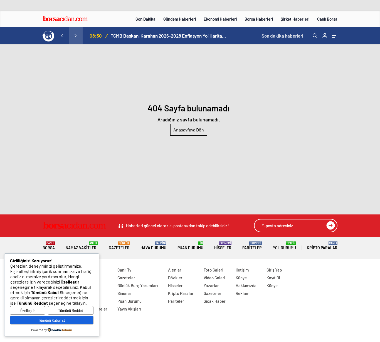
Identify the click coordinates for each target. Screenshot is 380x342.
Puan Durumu (190, 245)
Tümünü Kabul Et (51, 320)
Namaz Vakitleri (82, 245)
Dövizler (175, 277)
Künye (241, 277)
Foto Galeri (213, 269)
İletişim (242, 269)
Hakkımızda (246, 285)
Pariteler (252, 245)
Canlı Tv (124, 269)
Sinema (124, 293)
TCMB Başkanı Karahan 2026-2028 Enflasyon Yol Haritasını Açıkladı (169, 35)
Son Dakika (145, 18)
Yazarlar (211, 285)
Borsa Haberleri (259, 18)
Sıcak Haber (215, 301)
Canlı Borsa (327, 18)
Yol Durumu (284, 245)
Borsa (49, 245)
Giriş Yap (274, 269)
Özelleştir (27, 310)
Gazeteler (119, 245)
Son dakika (282, 35)
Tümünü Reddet (70, 310)
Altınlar (174, 269)
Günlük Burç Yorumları (137, 285)
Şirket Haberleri (295, 18)
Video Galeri (214, 277)
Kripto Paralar (322, 245)
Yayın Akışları (129, 308)
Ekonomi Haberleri (220, 18)
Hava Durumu (153, 245)
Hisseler (222, 245)
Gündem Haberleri (179, 18)
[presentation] (62, 35)
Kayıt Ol (273, 277)
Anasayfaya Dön (188, 129)
